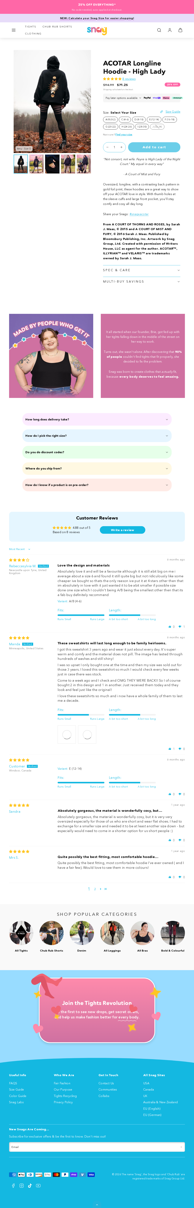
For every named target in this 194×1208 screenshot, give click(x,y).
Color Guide (18, 1096)
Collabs (104, 1096)
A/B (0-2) (110, 119)
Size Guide (16, 1089)
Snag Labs (16, 1102)
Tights (30, 26)
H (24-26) (127, 126)
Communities (108, 1089)
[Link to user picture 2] (87, 734)
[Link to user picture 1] (67, 734)
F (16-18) (169, 119)
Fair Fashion (62, 1083)
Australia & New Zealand (160, 1102)
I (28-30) (142, 126)
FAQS (13, 1083)
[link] (169, 30)
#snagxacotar (139, 214)
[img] (19, 560)
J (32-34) (158, 127)
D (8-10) (139, 119)
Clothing (33, 33)
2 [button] (95, 889)
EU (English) (151, 1108)
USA (146, 1083)
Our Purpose (63, 1089)
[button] (13, 30)
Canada (148, 1089)
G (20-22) (111, 126)
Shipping (107, 89)
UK (145, 1096)
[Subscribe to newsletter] (181, 1147)
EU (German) (152, 1115)
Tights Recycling (65, 1096)
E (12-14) (154, 119)
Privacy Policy (63, 1102)
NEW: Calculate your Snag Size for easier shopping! (97, 18)
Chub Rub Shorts (57, 26)
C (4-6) (124, 119)
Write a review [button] (122, 530)
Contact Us (106, 1083)
